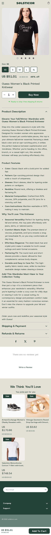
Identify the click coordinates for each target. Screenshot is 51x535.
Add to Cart (39, 531)
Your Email (10, 490)
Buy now (34, 94)
